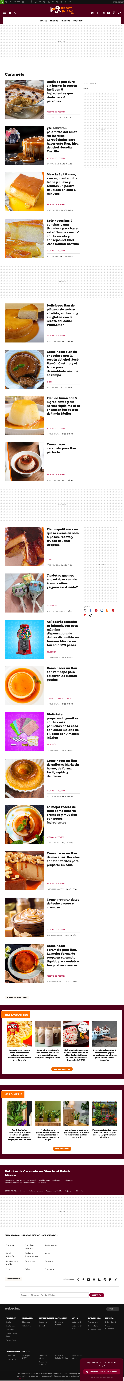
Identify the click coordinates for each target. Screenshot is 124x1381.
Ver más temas (13, 1279)
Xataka (8, 1322)
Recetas (65, 21)
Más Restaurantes (62, 1069)
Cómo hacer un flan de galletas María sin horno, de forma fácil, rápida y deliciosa (63, 768)
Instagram (103, 13)
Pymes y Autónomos (109, 1327)
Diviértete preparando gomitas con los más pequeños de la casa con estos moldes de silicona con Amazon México (63, 725)
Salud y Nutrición (10, 1254)
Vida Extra (26, 1326)
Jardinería (14, 1094)
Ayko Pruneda (53, 210)
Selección (51, 652)
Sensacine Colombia (43, 1363)
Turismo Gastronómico (32, 1254)
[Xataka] (2, 2)
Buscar (15, 13)
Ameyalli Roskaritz (56, 889)
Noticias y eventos (55, 837)
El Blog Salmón (111, 1322)
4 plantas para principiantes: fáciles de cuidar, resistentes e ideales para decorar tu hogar (47, 1135)
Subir (110, 1309)
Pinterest (92, 13)
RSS (107, 610)
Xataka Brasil (11, 1359)
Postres (78, 21)
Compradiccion (94, 1330)
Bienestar (79, 1191)
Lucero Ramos (53, 658)
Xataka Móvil (11, 1326)
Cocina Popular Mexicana (59, 698)
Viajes (43, 21)
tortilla (85, 88)
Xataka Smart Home (11, 1335)
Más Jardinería (62, 1149)
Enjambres (69, 1191)
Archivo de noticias (18, 998)
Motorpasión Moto (77, 1327)
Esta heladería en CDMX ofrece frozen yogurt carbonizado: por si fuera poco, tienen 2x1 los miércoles (104, 1055)
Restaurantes (16, 1014)
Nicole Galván (53, 341)
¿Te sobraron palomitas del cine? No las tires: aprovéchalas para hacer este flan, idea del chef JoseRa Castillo (62, 139)
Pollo (8, 1269)
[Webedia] (12, 1308)
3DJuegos (26, 1322)
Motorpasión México (77, 1357)
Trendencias (93, 1322)
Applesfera (10, 1330)
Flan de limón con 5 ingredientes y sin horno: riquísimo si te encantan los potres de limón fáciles (63, 405)
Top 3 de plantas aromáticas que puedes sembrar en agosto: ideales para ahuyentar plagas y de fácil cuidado (19, 1135)
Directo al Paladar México (61, 1357)
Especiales (52, 606)
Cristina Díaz (53, 118)
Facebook (98, 13)
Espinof (42, 1326)
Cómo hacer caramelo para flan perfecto (61, 448)
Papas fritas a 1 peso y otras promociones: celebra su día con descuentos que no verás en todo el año (19, 1055)
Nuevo (10, 13)
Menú (4, 13)
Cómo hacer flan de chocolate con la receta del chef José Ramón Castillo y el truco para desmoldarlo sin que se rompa (63, 363)
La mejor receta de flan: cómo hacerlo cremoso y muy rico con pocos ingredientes (62, 814)
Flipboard (85, 615)
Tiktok (119, 13)
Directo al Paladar (59, 1323)
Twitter (85, 610)
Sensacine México (43, 1357)
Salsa (27, 1269)
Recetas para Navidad (54, 1191)
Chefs (49, 382)
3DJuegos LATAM (26, 1357)
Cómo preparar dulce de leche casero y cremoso (63, 903)
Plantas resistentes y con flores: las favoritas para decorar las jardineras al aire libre (104, 1133)
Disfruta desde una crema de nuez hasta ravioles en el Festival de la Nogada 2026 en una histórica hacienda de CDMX (76, 1055)
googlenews (114, 13)
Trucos (54, 21)
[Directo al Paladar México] (62, 10)
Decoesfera (93, 1326)
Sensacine (43, 1322)
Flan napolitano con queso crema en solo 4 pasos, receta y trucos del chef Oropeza (63, 536)
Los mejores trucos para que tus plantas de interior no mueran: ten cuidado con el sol (76, 1133)
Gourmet (22, 1191)
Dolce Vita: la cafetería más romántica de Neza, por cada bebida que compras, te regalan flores (47, 1054)
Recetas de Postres (56, 112)
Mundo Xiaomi (11, 1340)
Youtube (109, 13)
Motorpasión (77, 1322)
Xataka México (11, 1356)
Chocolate (49, 1269)
